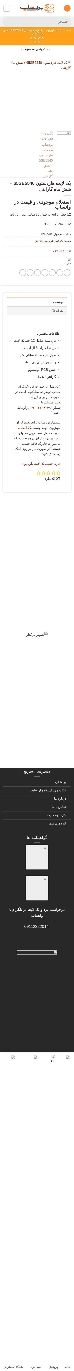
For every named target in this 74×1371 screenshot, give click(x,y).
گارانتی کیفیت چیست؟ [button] (46, 586)
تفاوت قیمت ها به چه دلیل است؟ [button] (37, 635)
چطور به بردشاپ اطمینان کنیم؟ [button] (38, 670)
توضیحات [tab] (58, 302)
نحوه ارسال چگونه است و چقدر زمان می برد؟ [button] (41, 653)
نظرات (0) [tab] (58, 310)
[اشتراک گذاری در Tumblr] (30, 272)
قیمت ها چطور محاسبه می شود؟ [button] (37, 704)
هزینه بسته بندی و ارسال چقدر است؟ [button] (41, 722)
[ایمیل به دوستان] (45, 272)
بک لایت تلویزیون (54, 30)
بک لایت (26, 427)
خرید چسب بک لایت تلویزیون (41, 463)
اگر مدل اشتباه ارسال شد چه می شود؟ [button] (39, 687)
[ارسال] (8, 22)
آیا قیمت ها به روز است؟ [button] (44, 600)
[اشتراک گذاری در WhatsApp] (67, 272)
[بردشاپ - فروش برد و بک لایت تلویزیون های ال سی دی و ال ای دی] (37, 8)
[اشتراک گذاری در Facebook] (59, 272)
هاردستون (58, 250)
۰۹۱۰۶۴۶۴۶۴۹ (40, 407)
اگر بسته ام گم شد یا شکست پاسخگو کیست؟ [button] (43, 742)
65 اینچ (38, 240)
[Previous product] (33, 40)
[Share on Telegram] (22, 272)
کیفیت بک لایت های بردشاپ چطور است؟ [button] (38, 618)
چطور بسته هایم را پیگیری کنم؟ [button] (38, 759)
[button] (67, 8)
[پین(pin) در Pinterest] (37, 272)
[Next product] (41, 40)
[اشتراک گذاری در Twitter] (52, 272)
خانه (69, 30)
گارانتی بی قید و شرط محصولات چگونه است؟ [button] (40, 513)
